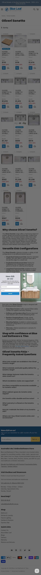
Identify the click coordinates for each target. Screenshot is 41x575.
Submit (10, 293)
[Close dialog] (40, 273)
